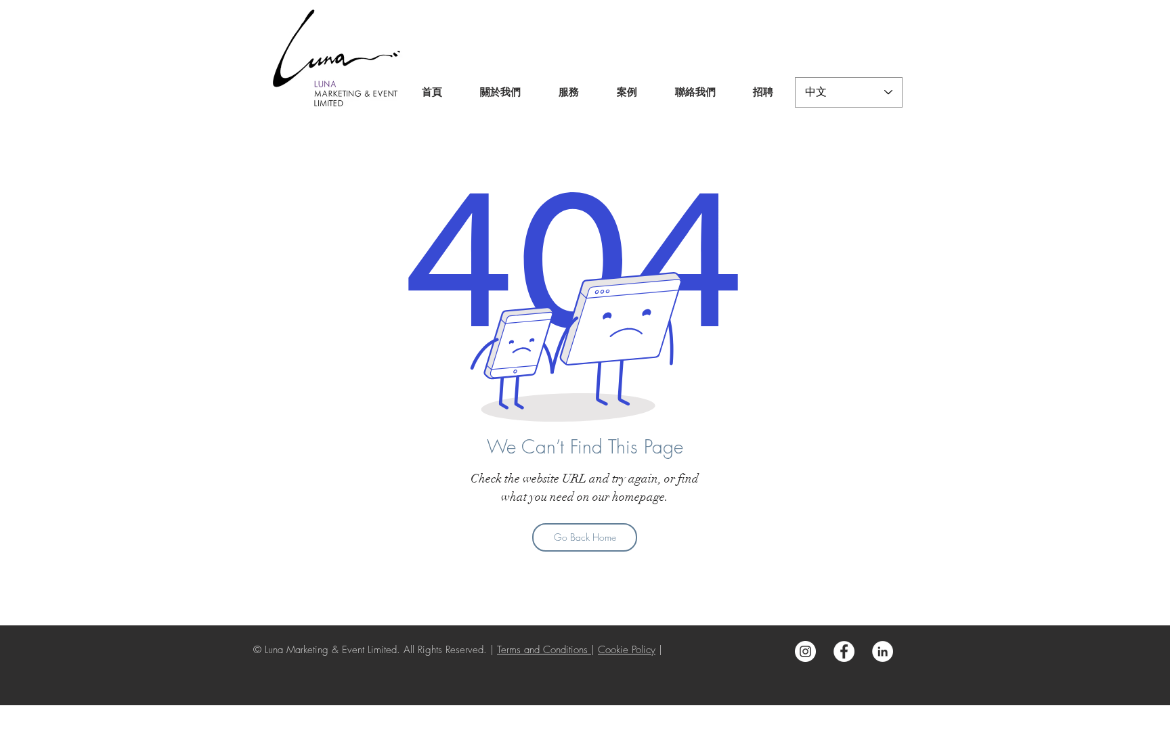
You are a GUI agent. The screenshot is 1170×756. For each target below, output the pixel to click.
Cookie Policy (626, 650)
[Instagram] (805, 651)
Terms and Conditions (544, 650)
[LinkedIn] (882, 651)
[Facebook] (843, 651)
